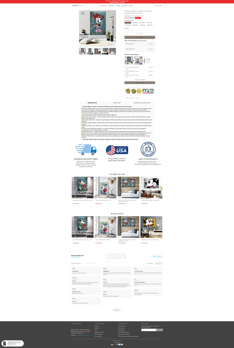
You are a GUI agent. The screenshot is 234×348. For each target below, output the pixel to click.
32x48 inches (142, 25)
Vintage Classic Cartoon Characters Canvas (150, 239)
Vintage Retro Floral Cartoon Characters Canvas (135, 67)
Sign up (159, 329)
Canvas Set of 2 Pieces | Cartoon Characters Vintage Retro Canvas (127, 201)
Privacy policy (121, 328)
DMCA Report (117, 342)
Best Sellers (124, 5)
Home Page (104, 5)
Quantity (126, 28)
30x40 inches (135, 25)
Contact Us (97, 328)
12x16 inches (130, 20)
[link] (4, 343)
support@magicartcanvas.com (82, 335)
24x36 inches (128, 25)
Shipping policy (121, 330)
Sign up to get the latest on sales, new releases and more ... (150, 326)
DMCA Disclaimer (99, 334)
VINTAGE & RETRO (138, 16)
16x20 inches (135, 22)
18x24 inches (142, 22)
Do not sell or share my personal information (128, 336)
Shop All (118, 5)
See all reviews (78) (75, 257)
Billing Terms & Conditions (124, 334)
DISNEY (132, 16)
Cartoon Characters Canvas (132, 75)
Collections (111, 5)
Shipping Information (100, 332)
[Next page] (164, 192)
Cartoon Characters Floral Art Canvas (132, 71)
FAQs (96, 330)
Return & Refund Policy (123, 332)
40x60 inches (149, 25)
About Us (131, 5)
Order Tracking (98, 336)
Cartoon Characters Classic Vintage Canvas (150, 200)
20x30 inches (149, 22)
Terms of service (122, 326)
